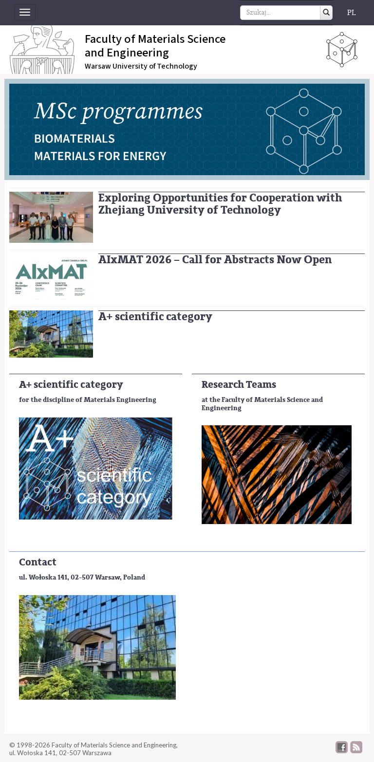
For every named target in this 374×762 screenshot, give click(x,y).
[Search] (326, 12)
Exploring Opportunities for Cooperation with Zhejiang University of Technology (220, 204)
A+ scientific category (155, 316)
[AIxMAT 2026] (51, 276)
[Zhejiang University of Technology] (51, 216)
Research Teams (239, 385)
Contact (37, 562)
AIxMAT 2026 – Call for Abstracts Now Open (215, 259)
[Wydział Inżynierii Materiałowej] (51, 333)
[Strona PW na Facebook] (342, 751)
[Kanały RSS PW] (356, 751)
